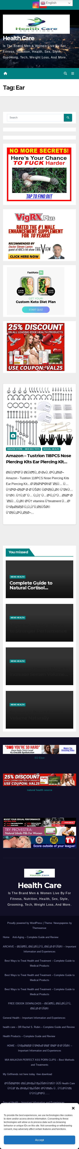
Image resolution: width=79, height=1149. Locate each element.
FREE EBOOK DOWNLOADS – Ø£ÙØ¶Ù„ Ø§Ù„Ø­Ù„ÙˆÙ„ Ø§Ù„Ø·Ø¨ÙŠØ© (39, 1006)
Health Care (18, 38)
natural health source (39, 790)
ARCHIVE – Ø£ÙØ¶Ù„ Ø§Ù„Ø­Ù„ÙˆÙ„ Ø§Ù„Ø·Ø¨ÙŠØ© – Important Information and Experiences (39, 949)
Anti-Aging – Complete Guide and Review (35, 937)
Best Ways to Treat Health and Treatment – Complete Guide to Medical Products (40, 963)
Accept (39, 1140)
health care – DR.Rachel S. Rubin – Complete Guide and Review (39, 1027)
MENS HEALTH (17, 577)
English (50, 2)
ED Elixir (39, 757)
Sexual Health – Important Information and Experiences (33, 1102)
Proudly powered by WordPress (25, 923)
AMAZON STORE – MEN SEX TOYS (23, 449)
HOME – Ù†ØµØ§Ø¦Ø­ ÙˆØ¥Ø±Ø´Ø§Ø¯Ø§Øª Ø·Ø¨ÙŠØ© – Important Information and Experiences (39, 1048)
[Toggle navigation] (72, 74)
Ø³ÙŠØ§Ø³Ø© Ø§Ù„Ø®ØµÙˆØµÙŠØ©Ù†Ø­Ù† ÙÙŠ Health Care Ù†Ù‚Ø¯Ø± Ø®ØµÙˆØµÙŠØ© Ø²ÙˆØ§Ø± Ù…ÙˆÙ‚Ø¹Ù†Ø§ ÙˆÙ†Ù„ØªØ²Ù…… (39, 1088)
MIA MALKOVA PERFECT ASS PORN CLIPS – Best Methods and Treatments (39, 1062)
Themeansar (39, 928)
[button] (73, 1108)
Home (6, 937)
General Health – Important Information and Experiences (34, 1017)
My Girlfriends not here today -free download (27, 1074)
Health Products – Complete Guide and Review (29, 1036)
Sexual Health (51, 449)
